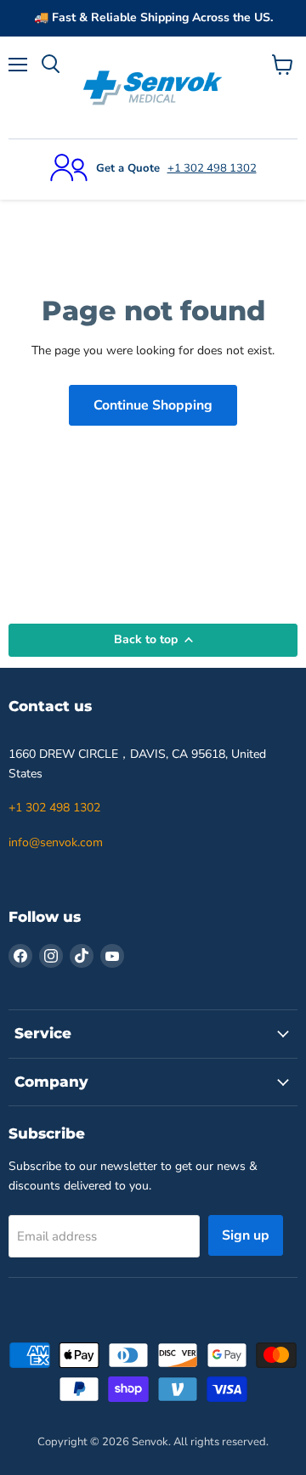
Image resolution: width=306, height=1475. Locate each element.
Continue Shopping (153, 405)
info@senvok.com (55, 842)
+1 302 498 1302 (212, 168)
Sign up (245, 1235)
